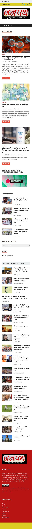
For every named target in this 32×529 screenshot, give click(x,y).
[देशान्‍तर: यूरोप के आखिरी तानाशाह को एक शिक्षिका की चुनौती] (7, 278)
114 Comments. (19, 155)
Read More (6, 78)
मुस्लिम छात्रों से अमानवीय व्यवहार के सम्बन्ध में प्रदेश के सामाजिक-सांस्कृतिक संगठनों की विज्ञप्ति (21, 270)
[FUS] (29, 4)
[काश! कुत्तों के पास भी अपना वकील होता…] (7, 368)
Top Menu (6, 1)
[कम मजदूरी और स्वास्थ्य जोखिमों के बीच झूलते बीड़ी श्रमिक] (7, 427)
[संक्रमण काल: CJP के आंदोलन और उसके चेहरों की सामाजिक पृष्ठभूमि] (7, 198)
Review (4, 513)
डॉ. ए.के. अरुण (16, 109)
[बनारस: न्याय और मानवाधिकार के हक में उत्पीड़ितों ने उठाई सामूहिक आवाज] (7, 208)
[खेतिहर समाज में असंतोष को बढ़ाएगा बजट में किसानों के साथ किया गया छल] (7, 406)
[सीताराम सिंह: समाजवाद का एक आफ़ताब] (7, 326)
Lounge (4, 509)
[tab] (6, 263)
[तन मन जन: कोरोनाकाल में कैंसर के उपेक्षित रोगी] (16, 93)
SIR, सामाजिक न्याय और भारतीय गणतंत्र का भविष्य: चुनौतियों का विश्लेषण (21, 317)
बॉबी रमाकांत (15, 61)
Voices (3, 146)
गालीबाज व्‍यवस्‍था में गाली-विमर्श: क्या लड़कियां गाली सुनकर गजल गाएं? (21, 221)
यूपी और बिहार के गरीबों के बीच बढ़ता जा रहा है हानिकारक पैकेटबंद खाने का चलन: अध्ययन (21, 307)
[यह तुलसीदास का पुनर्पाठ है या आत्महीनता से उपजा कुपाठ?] (7, 386)
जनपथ (13, 155)
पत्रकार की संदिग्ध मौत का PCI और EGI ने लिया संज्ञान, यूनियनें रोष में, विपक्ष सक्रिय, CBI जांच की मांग (22, 397)
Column (4, 102)
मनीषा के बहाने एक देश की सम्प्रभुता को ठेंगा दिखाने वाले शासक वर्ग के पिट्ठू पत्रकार (22, 337)
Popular (6, 263)
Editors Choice (6, 507)
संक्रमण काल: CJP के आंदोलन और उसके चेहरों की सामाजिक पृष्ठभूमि (21, 200)
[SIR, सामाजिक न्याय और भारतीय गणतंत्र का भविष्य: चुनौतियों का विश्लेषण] (7, 315)
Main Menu (9, 25)
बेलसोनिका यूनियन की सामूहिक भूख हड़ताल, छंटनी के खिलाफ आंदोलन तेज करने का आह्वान (22, 347)
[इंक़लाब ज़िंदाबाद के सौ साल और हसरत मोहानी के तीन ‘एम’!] (7, 287)
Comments (14, 263)
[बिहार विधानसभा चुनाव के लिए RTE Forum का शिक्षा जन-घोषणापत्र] (7, 377)
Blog (3, 54)
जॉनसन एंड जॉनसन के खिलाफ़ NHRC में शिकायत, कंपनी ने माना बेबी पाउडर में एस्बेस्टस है (15, 150)
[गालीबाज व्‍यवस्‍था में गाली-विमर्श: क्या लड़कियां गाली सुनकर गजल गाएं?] (7, 219)
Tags (22, 263)
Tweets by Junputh (7, 255)
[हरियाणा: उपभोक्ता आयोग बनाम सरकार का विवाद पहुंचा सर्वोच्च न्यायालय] (7, 229)
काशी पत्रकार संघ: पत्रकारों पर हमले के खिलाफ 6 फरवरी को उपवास (21, 418)
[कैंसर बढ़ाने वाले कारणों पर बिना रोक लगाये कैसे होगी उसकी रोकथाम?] (16, 45)
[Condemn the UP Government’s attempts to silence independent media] (7, 356)
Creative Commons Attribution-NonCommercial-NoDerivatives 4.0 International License (15, 490)
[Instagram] (27, 4)
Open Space (5, 511)
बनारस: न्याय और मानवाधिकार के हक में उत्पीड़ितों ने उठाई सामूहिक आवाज (21, 210)
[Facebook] (22, 4)
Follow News (5, 517)
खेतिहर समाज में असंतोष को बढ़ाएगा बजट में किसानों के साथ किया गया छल (22, 408)
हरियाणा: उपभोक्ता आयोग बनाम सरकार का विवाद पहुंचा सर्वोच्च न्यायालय (21, 231)
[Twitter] (24, 4)
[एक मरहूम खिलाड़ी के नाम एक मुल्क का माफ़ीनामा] (7, 436)
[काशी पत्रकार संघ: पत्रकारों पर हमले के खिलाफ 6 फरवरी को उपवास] (7, 416)
